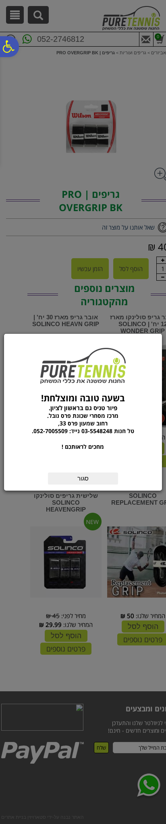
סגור (83, 478)
